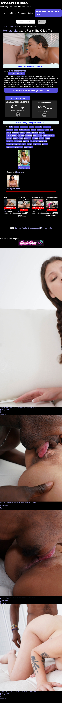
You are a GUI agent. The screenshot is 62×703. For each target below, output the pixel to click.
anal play (31, 127)
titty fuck (44, 144)
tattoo (34, 144)
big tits (47, 129)
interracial (35, 138)
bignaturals (10, 30)
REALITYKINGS (14, 3)
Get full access (52, 210)
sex (20, 144)
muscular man (18, 141)
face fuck (9, 138)
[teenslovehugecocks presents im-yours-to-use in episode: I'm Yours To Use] (38, 202)
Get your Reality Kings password (27, 228)
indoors (21, 138)
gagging (15, 138)
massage (41, 138)
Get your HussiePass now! (31, 247)
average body (47, 127)
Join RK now (24, 210)
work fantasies (28, 147)
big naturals (40, 129)
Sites (30, 13)
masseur (47, 138)
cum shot (41, 132)
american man (24, 127)
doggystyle (28, 135)
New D (6, 198)
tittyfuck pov (10, 147)
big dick (33, 129)
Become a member (38, 208)
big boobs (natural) (24, 129)
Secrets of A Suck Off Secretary (52, 199)
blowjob (9, 132)
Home (4, 13)
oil (31, 141)
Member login (46, 228)
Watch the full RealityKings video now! (31, 90)
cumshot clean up (11, 135)
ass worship (38, 127)
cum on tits (35, 132)
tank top (29, 144)
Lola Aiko (34, 210)
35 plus (11, 127)
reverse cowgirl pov (12, 144)
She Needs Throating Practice (24, 199)
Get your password (10, 208)
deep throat (21, 135)
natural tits (26, 141)
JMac (22, 73)
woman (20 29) (19, 147)
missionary (10, 141)
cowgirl (28, 132)
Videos (13, 13)
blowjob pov (15, 132)
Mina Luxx (6, 210)
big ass (16, 129)
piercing (35, 141)
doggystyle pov (37, 135)
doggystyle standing (48, 135)
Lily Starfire (21, 212)
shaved (24, 144)
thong (39, 144)
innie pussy (27, 138)
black (51, 129)
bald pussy (10, 129)
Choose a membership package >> (31, 66)
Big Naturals (12, 26)
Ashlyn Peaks (14, 73)
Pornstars (21, 13)
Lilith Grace (49, 212)
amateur (16, 127)
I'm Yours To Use (37, 198)
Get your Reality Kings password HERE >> (31, 122)
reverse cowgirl (43, 141)
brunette (22, 132)
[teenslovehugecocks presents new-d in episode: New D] (10, 202)
